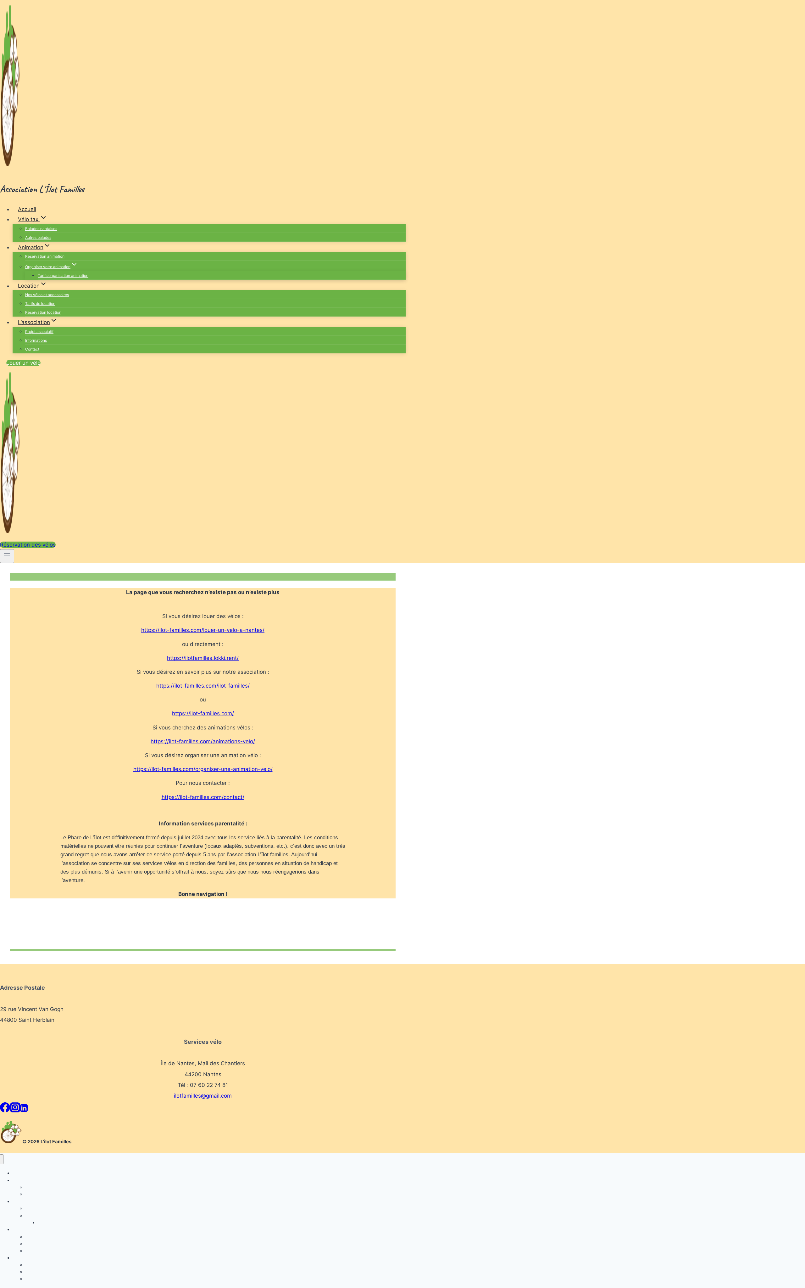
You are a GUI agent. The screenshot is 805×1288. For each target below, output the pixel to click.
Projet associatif (39, 331)
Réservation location (43, 312)
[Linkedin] (24, 1109)
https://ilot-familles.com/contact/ (203, 797)
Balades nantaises (41, 228)
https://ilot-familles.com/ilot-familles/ (203, 686)
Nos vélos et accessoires (47, 294)
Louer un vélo (23, 363)
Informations (36, 340)
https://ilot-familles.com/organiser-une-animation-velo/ (203, 769)
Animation (23, 1201)
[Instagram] (15, 1109)
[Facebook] (5, 1109)
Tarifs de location (40, 303)
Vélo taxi (21, 1180)
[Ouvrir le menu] (7, 556)
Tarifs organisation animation (63, 275)
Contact (32, 349)
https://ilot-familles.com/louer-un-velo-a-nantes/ (202, 630)
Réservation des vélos (28, 545)
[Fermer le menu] (1, 1159)
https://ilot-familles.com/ (203, 713)
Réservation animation (44, 256)
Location (21, 1229)
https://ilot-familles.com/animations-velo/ (203, 741)
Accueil (27, 209)
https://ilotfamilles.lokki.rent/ (203, 658)
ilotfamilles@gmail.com (203, 1096)
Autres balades (38, 237)
